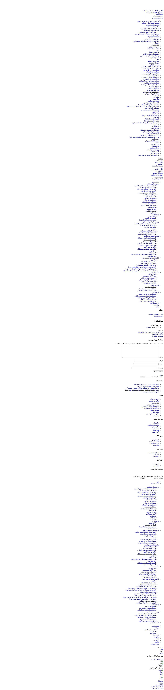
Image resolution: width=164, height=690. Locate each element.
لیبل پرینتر (156, 415)
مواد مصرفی (155, 144)
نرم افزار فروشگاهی (152, 150)
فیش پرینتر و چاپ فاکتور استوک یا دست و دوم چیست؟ (142, 390)
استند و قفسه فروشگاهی (151, 30)
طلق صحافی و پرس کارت (151, 102)
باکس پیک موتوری (153, 46)
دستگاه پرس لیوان (153, 75)
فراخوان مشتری (154, 443)
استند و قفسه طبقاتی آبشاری (150, 28)
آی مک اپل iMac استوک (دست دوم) (148, 21)
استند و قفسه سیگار (153, 27)
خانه (162, 314)
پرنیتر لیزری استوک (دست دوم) (149, 55)
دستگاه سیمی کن (154, 452)
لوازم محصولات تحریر (152, 133)
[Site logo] (151, 14)
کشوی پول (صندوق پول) (151, 121)
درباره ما (156, 465)
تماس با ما (156, 464)
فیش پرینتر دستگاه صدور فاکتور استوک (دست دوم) (143, 106)
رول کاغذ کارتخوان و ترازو (151, 92)
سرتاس (157, 95)
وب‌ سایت (160, 368)
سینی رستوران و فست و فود (147, 234)
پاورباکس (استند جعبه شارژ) (147, 32)
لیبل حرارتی (155, 139)
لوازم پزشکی (155, 128)
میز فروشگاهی (154, 148)
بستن (161, 375)
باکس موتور (155, 403)
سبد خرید (153, 633)
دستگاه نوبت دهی (154, 88)
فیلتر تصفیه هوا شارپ (152, 413)
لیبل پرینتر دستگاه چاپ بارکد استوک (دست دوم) (144, 137)
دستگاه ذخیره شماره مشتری (150, 77)
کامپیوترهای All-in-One (152, 119)
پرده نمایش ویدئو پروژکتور (151, 54)
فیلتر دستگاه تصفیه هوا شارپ (150, 110)
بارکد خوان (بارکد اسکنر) (151, 39)
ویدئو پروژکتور (155, 153)
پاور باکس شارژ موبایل (152, 404)
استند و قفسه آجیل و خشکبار (150, 23)
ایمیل (161, 364)
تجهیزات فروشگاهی (153, 61)
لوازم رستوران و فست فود (151, 131)
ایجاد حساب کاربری (157, 659)
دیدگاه (160, 357)
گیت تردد (156, 124)
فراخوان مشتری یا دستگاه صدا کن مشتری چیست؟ (143, 388)
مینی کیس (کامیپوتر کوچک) (147, 263)
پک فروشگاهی (154, 57)
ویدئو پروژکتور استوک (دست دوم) (148, 155)
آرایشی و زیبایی (154, 399)
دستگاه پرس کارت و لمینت (150, 74)
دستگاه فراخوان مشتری (151, 83)
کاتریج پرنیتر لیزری (150, 283)
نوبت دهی (156, 445)
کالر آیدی (156, 117)
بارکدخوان (156, 423)
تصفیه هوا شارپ (154, 65)
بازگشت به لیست (157, 334)
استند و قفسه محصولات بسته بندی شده (147, 34)
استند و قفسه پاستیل (152, 25)
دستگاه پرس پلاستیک (152, 72)
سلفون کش (155, 97)
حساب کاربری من (150, 629)
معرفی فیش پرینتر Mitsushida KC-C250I (146, 384)
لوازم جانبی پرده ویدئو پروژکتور (149, 130)
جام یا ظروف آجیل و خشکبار (150, 66)
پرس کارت (156, 456)
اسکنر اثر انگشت (154, 37)
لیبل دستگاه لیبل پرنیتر (152, 140)
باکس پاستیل (155, 45)
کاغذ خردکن (155, 113)
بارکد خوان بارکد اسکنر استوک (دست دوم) (146, 41)
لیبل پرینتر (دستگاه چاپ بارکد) (150, 135)
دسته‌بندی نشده (154, 314)
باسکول (157, 43)
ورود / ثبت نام (155, 644)
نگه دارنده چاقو (154, 151)
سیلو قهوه (156, 99)
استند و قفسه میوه (153, 36)
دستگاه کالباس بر (153, 86)
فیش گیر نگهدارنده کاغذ (152, 108)
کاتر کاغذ (156, 454)
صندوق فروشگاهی (153, 101)
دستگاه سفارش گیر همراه (151, 79)
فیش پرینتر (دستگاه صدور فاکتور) (148, 104)
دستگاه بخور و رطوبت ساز (151, 70)
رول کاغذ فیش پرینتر (152, 90)
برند (158, 50)
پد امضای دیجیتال (154, 52)
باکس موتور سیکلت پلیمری (150, 391)
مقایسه (157, 642)
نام (161, 361)
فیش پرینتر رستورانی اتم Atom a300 (148, 386)
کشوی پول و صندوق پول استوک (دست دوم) (145, 122)
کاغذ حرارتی (155, 112)
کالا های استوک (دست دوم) (150, 115)
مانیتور (157, 142)
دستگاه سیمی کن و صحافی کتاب (149, 81)
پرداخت (153, 631)
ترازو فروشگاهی (154, 63)
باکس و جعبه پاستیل (153, 48)
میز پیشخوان (155, 146)
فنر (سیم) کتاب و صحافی (148, 299)
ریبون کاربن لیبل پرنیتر (152, 93)
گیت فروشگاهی (151, 211)
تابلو (158, 59)
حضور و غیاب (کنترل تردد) (151, 68)
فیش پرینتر (156, 412)
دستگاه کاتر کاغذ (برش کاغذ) (150, 84)
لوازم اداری (155, 126)
